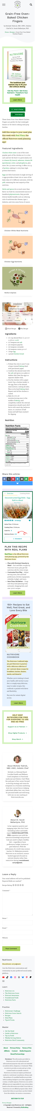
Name (4, 918)
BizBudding (24, 1107)
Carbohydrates (10, 449)
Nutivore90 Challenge (12, 1011)
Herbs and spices (8, 189)
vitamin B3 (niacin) (10, 160)
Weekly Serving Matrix (13, 1038)
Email (4, 928)
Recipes (12, 32)
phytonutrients (14, 194)
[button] (14, 304)
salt (21, 342)
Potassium (9, 447)
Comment (6, 890)
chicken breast (19, 354)
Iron (7, 461)
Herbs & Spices (10, 293)
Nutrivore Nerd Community (14, 1040)
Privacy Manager (6, 1102)
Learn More (17, 100)
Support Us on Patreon (16, 727)
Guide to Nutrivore (11, 1033)
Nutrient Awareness (12, 995)
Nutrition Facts (10, 1000)
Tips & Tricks (9, 1020)
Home (7, 32)
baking (21, 366)
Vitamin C (8, 458)
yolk (3, 182)
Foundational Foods (11, 998)
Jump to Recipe (18, 109)
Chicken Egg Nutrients (13, 262)
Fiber (8, 450)
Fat (6, 435)
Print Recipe (19, 114)
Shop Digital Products (16, 733)
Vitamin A (8, 456)
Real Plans (20, 135)
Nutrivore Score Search (13, 1013)
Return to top (17, 1098)
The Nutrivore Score (12, 993)
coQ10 (13, 163)
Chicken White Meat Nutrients (16, 231)
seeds (16, 340)
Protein (8, 453)
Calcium (8, 459)
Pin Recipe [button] (24, 329)
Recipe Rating (7, 885)
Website (5, 938)
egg (14, 351)
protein (6, 168)
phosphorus (23, 163)
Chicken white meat (9, 153)
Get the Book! (9, 1031)
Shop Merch (16, 739)
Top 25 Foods (9, 1036)
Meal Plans (8, 1018)
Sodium (8, 445)
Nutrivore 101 (9, 991)
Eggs (4, 175)
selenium (21, 160)
